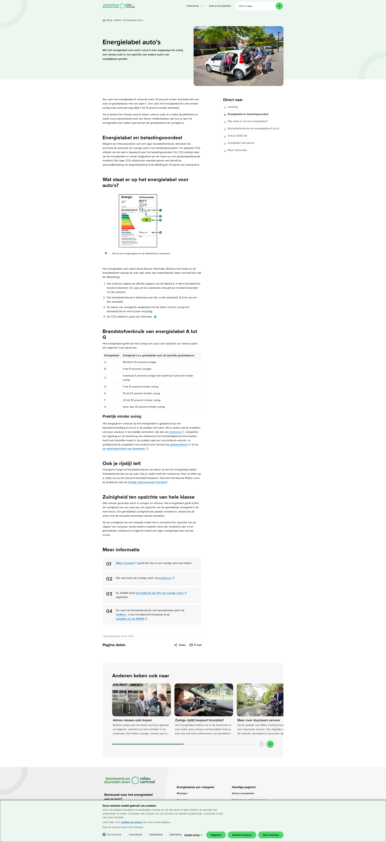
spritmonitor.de (179, 444)
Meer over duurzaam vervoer (258, 720)
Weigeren (216, 834)
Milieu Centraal (125, 563)
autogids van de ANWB (130, 618)
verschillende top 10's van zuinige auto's (159, 593)
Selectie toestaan (242, 834)
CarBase (121, 614)
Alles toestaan (271, 834)
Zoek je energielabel (243, 793)
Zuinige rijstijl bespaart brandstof (147, 482)
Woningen (182, 793)
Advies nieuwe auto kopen (132, 720)
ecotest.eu (175, 432)
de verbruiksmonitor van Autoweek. (124, 448)
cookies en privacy (131, 822)
